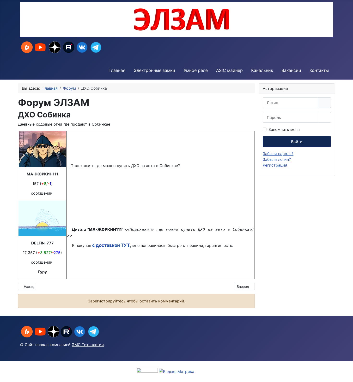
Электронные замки (154, 70)
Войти (297, 141)
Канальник (262, 70)
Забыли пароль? (278, 153)
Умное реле (196, 70)
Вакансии (291, 70)
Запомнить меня (284, 129)
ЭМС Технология (88, 344)
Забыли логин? (277, 159)
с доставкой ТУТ (111, 245)
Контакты (319, 70)
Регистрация (275, 165)
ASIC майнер (229, 70)
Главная (117, 70)
